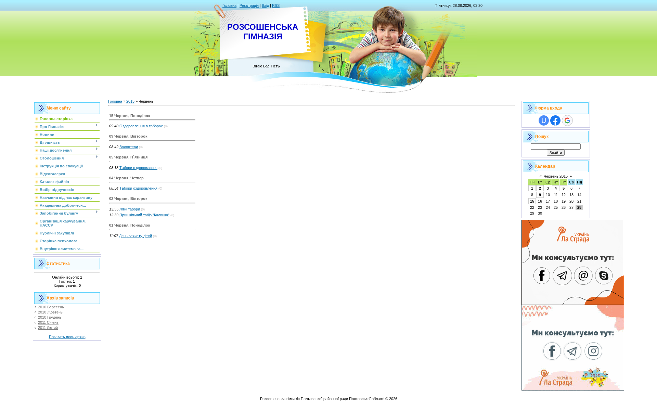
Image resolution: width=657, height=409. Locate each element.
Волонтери (128, 147)
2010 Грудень (49, 317)
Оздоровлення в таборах (141, 126)
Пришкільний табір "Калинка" (144, 215)
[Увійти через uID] (544, 120)
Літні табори (129, 209)
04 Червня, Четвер (126, 178)
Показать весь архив (67, 337)
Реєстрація (249, 5)
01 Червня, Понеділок (129, 225)
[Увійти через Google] (567, 120)
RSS (276, 5)
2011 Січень (48, 322)
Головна (229, 5)
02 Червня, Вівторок (128, 198)
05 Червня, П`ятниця (128, 157)
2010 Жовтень (50, 312)
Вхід (265, 5)
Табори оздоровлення (138, 168)
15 (532, 201)
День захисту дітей (135, 236)
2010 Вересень (51, 307)
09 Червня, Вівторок (128, 136)
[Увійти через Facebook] (555, 120)
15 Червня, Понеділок (129, 116)
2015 (130, 101)
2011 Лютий (48, 327)
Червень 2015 (556, 176)
